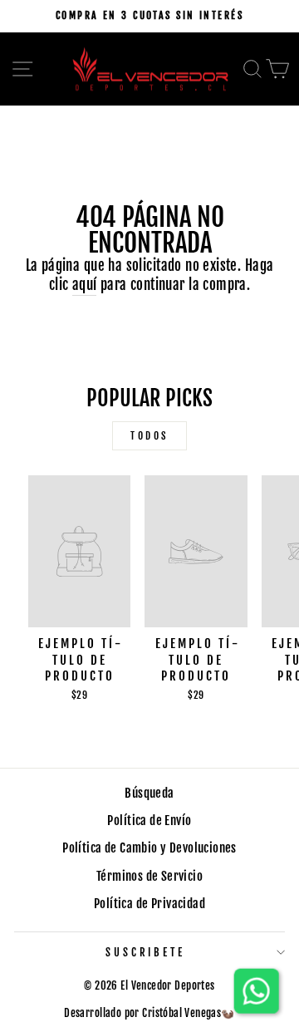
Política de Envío (149, 820)
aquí (84, 284)
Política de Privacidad (149, 904)
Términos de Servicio (149, 876)
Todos (149, 436)
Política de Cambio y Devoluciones (149, 848)
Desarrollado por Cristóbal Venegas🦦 (149, 1013)
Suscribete (145, 952)
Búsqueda (149, 793)
